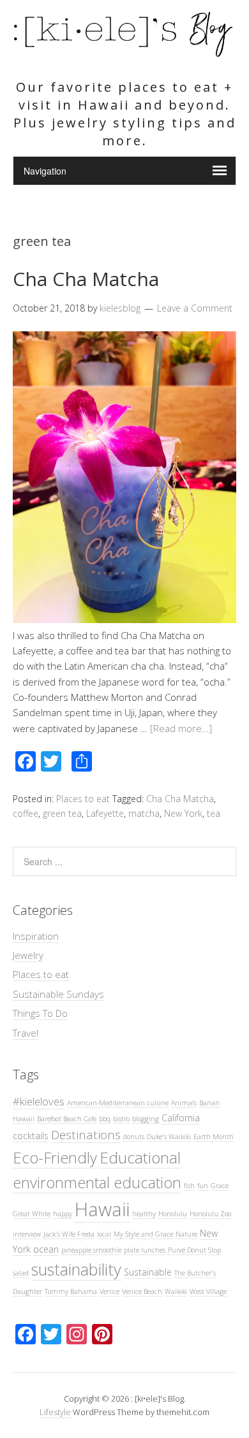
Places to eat (83, 799)
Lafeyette (105, 813)
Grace (220, 1185)
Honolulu (172, 1213)
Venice (109, 1291)
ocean (46, 1249)
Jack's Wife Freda (68, 1234)
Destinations (86, 1134)
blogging (145, 1118)
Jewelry (28, 955)
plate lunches (144, 1250)
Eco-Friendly (55, 1157)
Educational (140, 1157)
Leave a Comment (194, 308)
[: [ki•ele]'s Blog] (124, 52)
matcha (144, 813)
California (181, 1118)
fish (189, 1185)
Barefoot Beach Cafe (66, 1118)
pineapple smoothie (91, 1250)
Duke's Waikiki (169, 1136)
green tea (62, 813)
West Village (208, 1291)
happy (62, 1213)
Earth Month (213, 1136)
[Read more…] (181, 728)
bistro (121, 1118)
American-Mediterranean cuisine (118, 1102)
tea (213, 813)
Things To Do (40, 1013)
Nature (186, 1234)
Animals (184, 1102)
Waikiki (176, 1291)
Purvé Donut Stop (194, 1250)
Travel (25, 1032)
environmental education (97, 1182)
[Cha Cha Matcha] (124, 619)
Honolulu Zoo (210, 1213)
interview (27, 1234)
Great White (31, 1213)
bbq (104, 1118)
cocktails (31, 1136)
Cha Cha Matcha (86, 279)
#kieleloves (38, 1101)
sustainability (76, 1269)
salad (21, 1273)
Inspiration (36, 936)
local (104, 1234)
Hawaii (102, 1209)
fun (202, 1185)
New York (183, 813)
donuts (133, 1136)
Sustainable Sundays (58, 994)
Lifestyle (55, 1412)
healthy (144, 1213)
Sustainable (148, 1272)
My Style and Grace (143, 1234)
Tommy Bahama (71, 1291)
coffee (25, 813)
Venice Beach (142, 1291)
